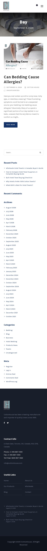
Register (9, 367)
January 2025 (11, 271)
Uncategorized (12, 90)
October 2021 (11, 316)
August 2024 (11, 290)
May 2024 (9, 301)
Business (9, 338)
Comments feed (12, 378)
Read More (10, 124)
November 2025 (12, 234)
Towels (8, 349)
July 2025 (9, 249)
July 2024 (9, 294)
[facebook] (4, 423)
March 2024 (10, 309)
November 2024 (12, 279)
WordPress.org (11, 382)
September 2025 (12, 241)
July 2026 (9, 211)
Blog (8, 334)
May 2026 (9, 219)
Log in (8, 370)
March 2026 (10, 226)
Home (6, 481)
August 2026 (11, 208)
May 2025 (9, 256)
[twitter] (8, 423)
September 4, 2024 (14, 87)
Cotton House (33, 87)
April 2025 (10, 260)
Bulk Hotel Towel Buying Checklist (19, 178)
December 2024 (12, 275)
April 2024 (10, 305)
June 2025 (10, 253)
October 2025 (11, 238)
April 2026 (10, 223)
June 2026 (10, 215)
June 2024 (10, 298)
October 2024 (11, 283)
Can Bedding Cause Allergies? (21, 79)
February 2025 (11, 268)
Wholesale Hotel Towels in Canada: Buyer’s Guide (24, 168)
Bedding (9, 330)
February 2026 (11, 230)
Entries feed (10, 374)
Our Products (9, 486)
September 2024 (12, 286)
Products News (11, 345)
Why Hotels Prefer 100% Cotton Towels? (21, 181)
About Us (28, 481)
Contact (28, 492)
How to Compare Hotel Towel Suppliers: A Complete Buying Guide (21, 173)
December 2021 (12, 313)
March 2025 (10, 264)
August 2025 (11, 245)
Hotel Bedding (11, 341)
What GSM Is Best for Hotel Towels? (19, 185)
